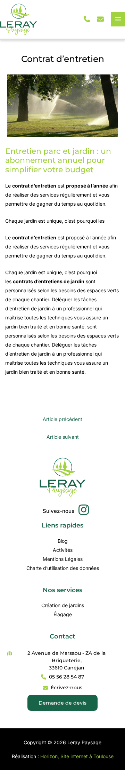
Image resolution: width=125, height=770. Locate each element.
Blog (63, 541)
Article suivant (63, 437)
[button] (87, 19)
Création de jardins (62, 605)
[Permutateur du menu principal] (118, 19)
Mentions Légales (63, 559)
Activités (63, 550)
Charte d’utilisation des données (62, 568)
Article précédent (62, 419)
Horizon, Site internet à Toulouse (77, 756)
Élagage (62, 614)
